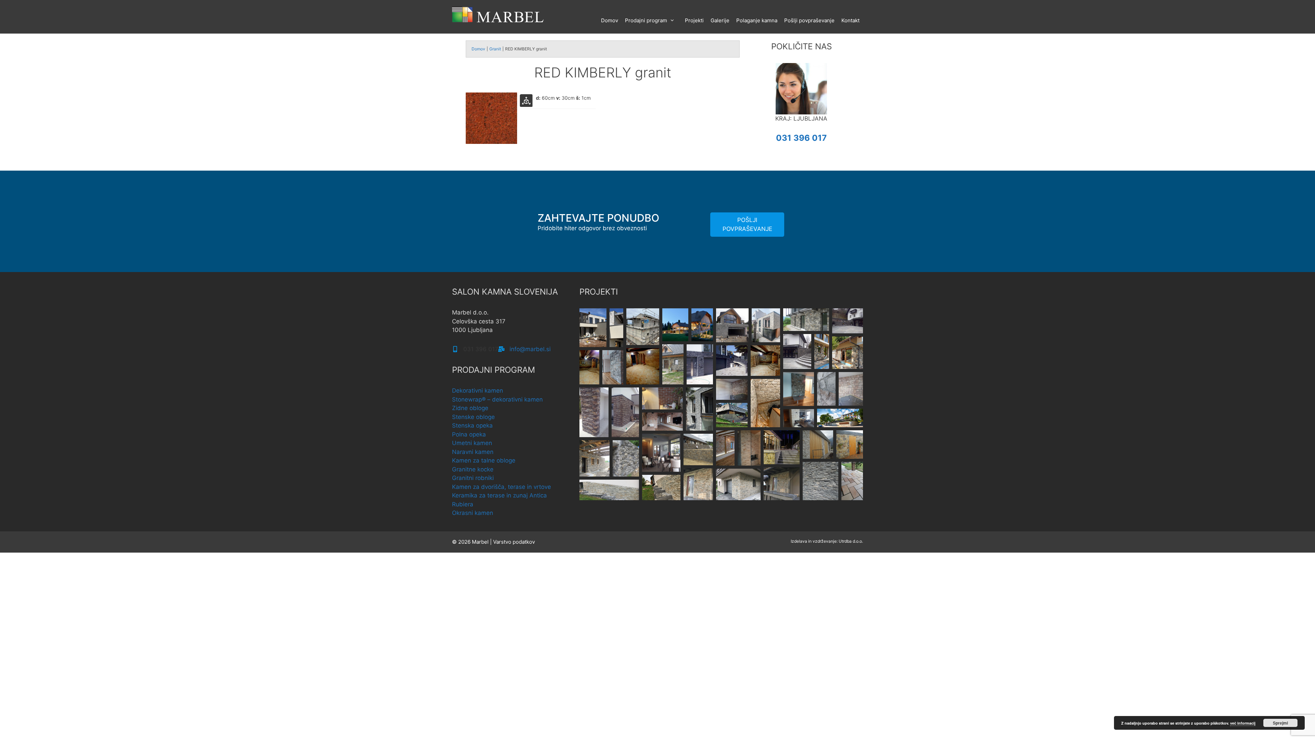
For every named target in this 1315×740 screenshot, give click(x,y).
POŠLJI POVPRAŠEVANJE (747, 224)
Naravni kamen (472, 451)
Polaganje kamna (756, 20)
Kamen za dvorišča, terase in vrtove (501, 486)
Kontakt (850, 20)
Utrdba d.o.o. (851, 541)
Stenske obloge (473, 417)
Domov (609, 20)
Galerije (720, 20)
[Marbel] (498, 14)
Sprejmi (1280, 723)
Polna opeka (469, 434)
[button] (592, 327)
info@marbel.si (530, 349)
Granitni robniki (473, 477)
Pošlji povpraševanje (809, 20)
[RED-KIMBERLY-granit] (491, 141)
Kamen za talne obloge (483, 460)
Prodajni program (646, 20)
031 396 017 (801, 138)
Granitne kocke (472, 469)
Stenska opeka (472, 425)
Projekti (694, 20)
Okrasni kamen (472, 512)
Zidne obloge (470, 408)
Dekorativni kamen (477, 390)
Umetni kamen (472, 443)
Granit (495, 48)
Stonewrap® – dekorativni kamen (497, 399)
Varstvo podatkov (514, 542)
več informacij (1242, 723)
